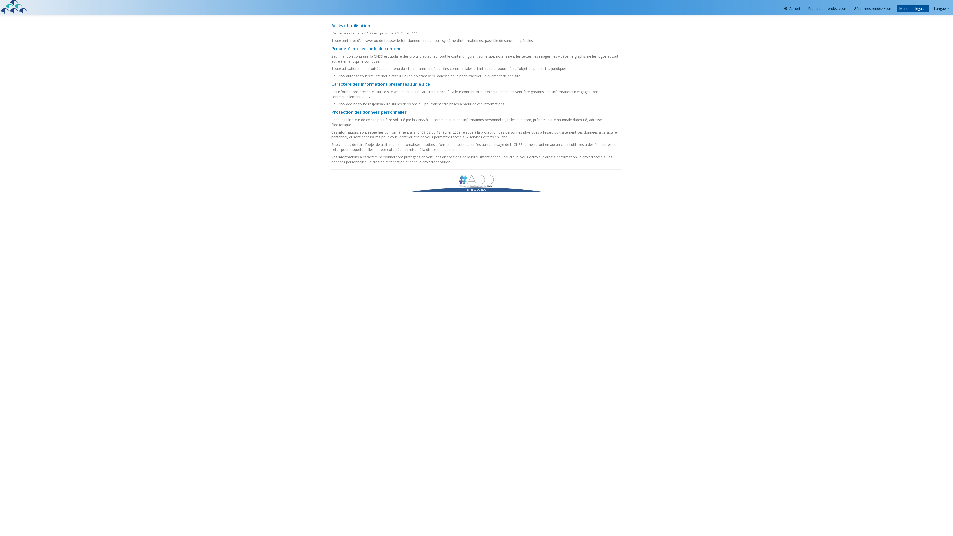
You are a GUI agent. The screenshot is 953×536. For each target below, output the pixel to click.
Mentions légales (912, 8)
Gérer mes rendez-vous (873, 8)
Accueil (794, 8)
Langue (940, 8)
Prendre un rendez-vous (827, 8)
